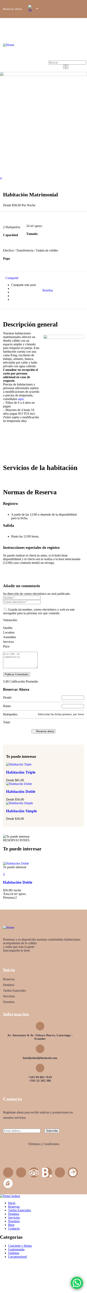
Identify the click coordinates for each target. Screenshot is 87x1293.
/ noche (16, 890)
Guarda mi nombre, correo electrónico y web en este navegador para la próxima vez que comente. (39, 611)
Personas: (9, 897)
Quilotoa (13, 1253)
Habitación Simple (21, 811)
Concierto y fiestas (20, 1245)
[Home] (8, 45)
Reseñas (47, 290)
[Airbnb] (60, 1172)
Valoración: (10, 620)
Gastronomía (16, 1249)
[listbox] (33, 8)
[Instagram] (21, 1172)
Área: (6, 894)
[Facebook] (8, 1172)
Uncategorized (17, 1256)
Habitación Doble (20, 791)
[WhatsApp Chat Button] (77, 1283)
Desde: (7, 697)
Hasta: (7, 706)
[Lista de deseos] (3, 870)
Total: (6, 722)
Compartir (11, 278)
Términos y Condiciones (43, 1144)
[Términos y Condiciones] (43, 1137)
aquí (20, 399)
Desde (10, 780)
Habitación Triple (20, 772)
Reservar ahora (44, 731)
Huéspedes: (10, 714)
